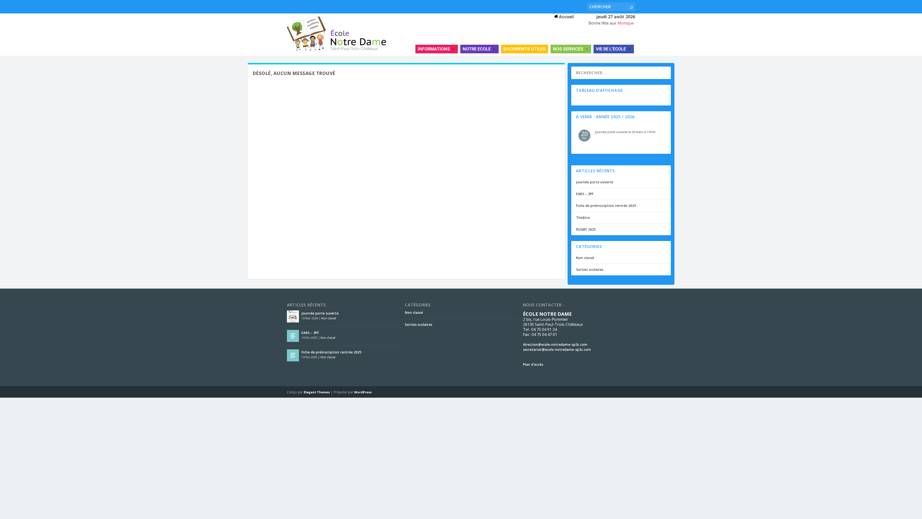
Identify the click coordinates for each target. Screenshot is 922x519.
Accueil (566, 16)
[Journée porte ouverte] (293, 316)
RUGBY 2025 (586, 229)
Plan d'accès (533, 364)
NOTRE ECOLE (477, 48)
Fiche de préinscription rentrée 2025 (606, 205)
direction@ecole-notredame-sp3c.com (555, 344)
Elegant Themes (317, 392)
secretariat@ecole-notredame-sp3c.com (557, 349)
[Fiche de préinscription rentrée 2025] (293, 355)
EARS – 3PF (585, 194)
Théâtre (583, 217)
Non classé (585, 257)
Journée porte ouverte (594, 182)
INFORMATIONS (434, 48)
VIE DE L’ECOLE (611, 48)
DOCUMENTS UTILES (524, 48)
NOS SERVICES (568, 48)
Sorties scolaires (589, 269)
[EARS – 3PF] (293, 336)
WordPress (363, 392)
